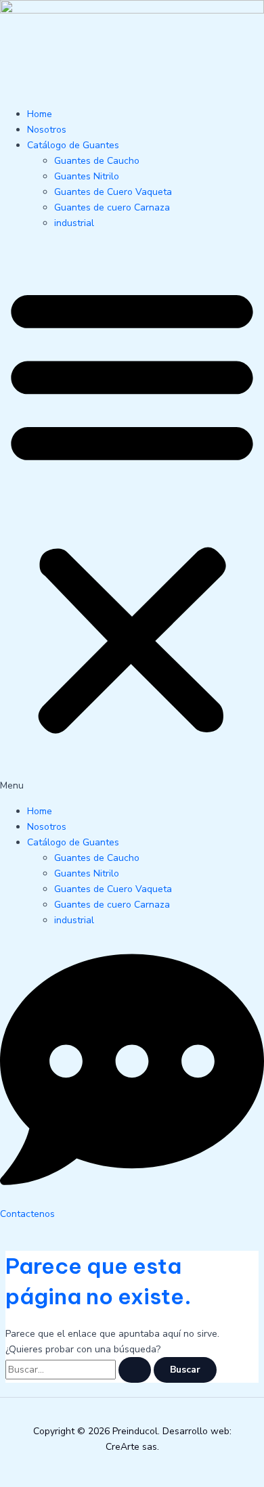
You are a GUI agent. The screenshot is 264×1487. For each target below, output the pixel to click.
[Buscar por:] (79, 1369)
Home (39, 114)
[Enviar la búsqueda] (134, 1370)
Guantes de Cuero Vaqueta (113, 191)
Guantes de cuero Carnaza (112, 207)
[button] (132, 516)
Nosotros (46, 129)
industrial (74, 223)
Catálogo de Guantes (73, 145)
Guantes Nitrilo (86, 176)
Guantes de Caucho (96, 160)
